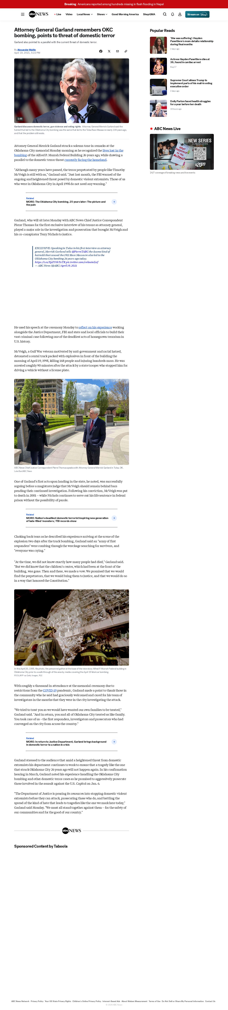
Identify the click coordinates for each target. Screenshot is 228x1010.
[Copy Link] (126, 51)
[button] (22, 14)
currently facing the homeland (85, 159)
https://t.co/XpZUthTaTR (50, 262)
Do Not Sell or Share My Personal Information (183, 1001)
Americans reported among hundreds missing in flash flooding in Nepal (114, 4)
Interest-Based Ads (111, 1001)
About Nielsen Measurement (134, 1001)
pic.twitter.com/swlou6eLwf (82, 262)
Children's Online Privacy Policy (86, 1001)
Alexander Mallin (26, 49)
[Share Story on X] (109, 51)
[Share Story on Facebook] (101, 51)
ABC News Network (20, 1001)
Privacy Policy (37, 1001)
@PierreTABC (80, 251)
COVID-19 (50, 690)
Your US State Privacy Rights (58, 1001)
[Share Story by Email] (117, 51)
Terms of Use (154, 1001)
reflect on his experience (95, 327)
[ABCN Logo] (38, 14)
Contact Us (210, 1001)
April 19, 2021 (69, 265)
